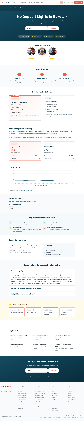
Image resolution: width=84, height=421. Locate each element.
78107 (11, 208)
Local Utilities (21, 401)
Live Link (70, 395)
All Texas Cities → (56, 410)
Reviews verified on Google (57, 417)
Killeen (53, 406)
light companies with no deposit (60, 114)
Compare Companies (22, 397)
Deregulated (49, 254)
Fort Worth (54, 393)
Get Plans (53, 28)
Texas (16, 7)
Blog (19, 403)
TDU (47, 248)
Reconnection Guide (39, 399)
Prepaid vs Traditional (40, 393)
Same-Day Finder (22, 393)
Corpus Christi (55, 408)
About (69, 389)
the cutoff (23, 229)
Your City (43, 2)
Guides (36, 2)
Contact (70, 393)
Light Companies (22, 399)
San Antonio (54, 395)
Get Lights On (78, 2)
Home (11, 7)
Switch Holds (38, 401)
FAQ (19, 406)
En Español (20, 408)
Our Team (70, 391)
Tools (36, 403)
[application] (42, 178)
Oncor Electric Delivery (26, 190)
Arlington (54, 399)
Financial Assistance (39, 397)
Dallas (53, 391)
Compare (30, 2)
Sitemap (70, 401)
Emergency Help (21, 391)
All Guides (37, 389)
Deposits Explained (39, 395)
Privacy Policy (71, 397)
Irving (53, 403)
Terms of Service (72, 399)
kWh (54, 109)
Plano (53, 401)
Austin (53, 397)
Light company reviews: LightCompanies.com (73, 417)
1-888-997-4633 (7, 391)
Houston (54, 389)
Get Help (22, 2)
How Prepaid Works (39, 391)
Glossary (37, 406)
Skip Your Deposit (22, 395)
